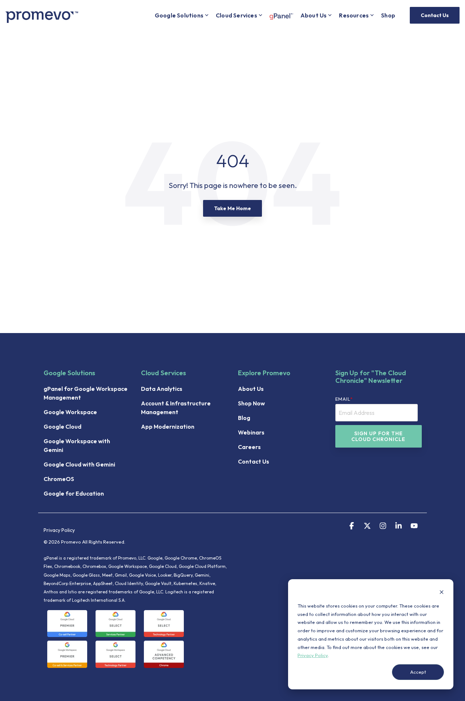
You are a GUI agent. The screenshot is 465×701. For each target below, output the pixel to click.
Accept (418, 672)
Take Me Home (232, 208)
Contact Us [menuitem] (253, 461)
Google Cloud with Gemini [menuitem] (79, 464)
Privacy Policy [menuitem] (59, 530)
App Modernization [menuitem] (167, 426)
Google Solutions (179, 15)
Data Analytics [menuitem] (161, 388)
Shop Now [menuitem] (251, 403)
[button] (352, 526)
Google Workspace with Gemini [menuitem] (77, 445)
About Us (313, 15)
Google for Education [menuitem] (74, 493)
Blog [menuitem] (244, 417)
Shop (388, 15)
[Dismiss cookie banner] (441, 593)
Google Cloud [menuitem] (62, 426)
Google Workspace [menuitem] (70, 412)
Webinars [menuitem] (251, 432)
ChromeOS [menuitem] (59, 478)
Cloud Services (236, 15)
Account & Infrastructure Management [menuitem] (176, 408)
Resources (354, 15)
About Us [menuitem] (251, 388)
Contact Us (435, 15)
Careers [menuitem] (249, 446)
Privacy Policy (313, 655)
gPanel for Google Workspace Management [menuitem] (86, 393)
